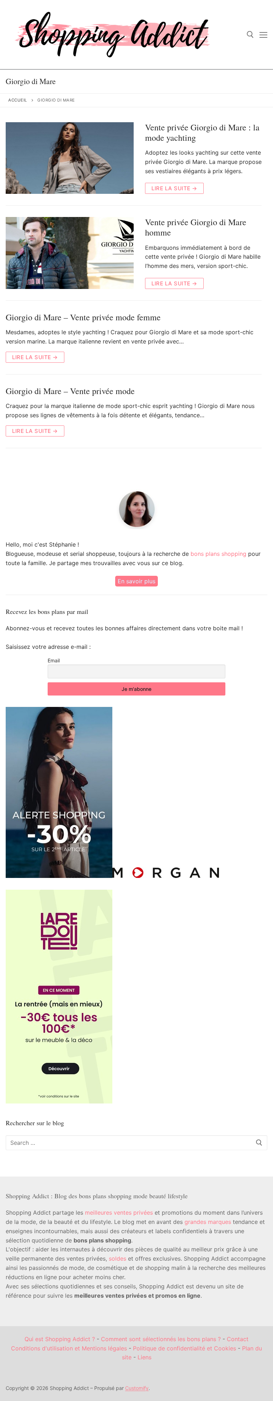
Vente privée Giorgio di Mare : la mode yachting (202, 132)
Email (54, 660)
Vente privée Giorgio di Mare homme (195, 227)
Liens (144, 1357)
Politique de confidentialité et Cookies (184, 1348)
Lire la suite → (174, 188)
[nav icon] (263, 34)
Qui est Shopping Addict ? (60, 1339)
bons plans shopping (218, 553)
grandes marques (207, 1221)
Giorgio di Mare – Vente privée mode (70, 391)
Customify (137, 1388)
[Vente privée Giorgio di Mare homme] (70, 253)
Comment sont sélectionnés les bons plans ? (161, 1339)
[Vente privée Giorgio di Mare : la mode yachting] (70, 158)
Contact (237, 1339)
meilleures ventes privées (119, 1212)
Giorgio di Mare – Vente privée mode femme (83, 317)
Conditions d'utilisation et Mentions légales (69, 1348)
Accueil (17, 100)
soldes (117, 1258)
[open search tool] (250, 34)
